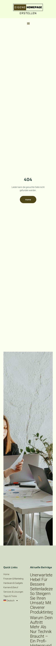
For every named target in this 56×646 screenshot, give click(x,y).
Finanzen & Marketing (13, 578)
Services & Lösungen (13, 592)
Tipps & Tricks (10, 596)
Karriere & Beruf (10, 587)
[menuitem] (14, 600)
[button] (28, 23)
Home (6, 574)
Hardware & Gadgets (13, 583)
